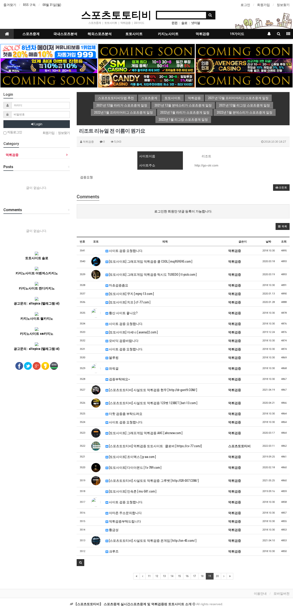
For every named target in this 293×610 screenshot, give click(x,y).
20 (217, 576)
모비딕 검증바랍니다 (123, 341)
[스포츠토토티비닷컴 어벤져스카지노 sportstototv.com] (244, 65)
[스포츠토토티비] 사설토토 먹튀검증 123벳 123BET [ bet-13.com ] (152, 403)
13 (164, 576)
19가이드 (237, 34)
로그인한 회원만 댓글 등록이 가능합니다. (183, 211)
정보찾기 (283, 5)
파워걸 (113, 368)
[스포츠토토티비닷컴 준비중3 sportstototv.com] (48, 80)
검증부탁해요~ (119, 379)
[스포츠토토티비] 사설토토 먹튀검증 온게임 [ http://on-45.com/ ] (152, 540)
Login (38, 124)
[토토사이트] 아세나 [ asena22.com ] (133, 332)
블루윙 (113, 357)
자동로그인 (14, 132)
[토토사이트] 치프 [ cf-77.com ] (129, 302)
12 (156, 576)
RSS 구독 (29, 5)
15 (179, 576)
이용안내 (260, 593)
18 (202, 576)
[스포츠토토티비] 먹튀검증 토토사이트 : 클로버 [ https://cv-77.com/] (155, 446)
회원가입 (263, 5)
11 (149, 576)
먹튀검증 (202, 34)
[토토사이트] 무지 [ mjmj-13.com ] (131, 294)
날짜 (268, 241)
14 (172, 576)
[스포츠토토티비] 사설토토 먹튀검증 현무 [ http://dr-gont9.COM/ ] (152, 390)
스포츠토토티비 (116, 14)
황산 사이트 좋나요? (123, 313)
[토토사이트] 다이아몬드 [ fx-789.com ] (134, 467)
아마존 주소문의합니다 (125, 513)
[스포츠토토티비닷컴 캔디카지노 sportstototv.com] (146, 80)
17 (194, 576)
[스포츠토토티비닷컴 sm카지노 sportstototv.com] (146, 65)
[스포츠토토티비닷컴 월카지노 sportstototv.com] (48, 65)
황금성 (113, 530)
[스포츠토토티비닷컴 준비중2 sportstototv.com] (244, 51)
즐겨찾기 (9, 5)
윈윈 (174, 23)
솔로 (184, 23)
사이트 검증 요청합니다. (125, 251)
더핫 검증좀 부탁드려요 (125, 414)
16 (187, 576)
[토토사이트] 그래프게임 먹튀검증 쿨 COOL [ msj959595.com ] (150, 261)
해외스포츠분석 (100, 34)
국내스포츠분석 (65, 34)
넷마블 (195, 23)
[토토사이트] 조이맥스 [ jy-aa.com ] (132, 457)
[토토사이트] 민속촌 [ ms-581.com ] (132, 491)
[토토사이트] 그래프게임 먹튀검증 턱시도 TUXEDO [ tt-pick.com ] (152, 274)
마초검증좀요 (118, 285)
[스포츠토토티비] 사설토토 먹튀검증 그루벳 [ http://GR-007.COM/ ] (153, 480)
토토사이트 (134, 34)
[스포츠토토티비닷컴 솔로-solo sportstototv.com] (48, 51)
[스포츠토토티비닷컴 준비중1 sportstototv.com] (146, 51)
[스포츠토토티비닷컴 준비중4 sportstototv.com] (244, 80)
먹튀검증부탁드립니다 (124, 521)
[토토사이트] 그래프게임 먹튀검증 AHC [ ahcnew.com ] (145, 433)
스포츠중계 (31, 34)
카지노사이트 (168, 34)
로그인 (245, 5)
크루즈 (113, 551)
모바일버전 (282, 593)
